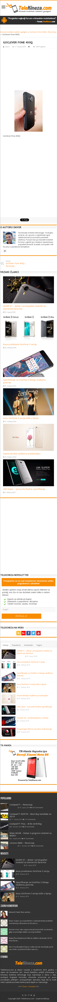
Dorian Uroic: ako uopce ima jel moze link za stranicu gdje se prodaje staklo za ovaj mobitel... (31, 930)
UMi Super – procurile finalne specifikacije (24, 489)
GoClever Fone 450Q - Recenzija (42, 32)
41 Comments (29, 839)
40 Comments (38, 846)
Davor (7, 47)
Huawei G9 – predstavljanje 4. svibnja (32, 718)
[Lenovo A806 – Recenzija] (4, 845)
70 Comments (29, 827)
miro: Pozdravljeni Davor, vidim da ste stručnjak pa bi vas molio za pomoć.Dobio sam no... (31, 948)
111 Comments (30, 819)
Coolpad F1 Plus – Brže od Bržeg (26, 823)
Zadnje (5, 645)
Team (24, 986)
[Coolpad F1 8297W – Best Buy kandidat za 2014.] (4, 816)
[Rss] (18, 633)
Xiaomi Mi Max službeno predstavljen (21, 453)
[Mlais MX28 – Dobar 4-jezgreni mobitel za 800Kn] (4, 835)
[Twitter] (33, 633)
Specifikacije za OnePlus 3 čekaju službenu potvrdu (32, 883)
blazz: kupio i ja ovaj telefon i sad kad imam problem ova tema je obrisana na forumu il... (31, 922)
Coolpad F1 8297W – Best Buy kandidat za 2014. (30, 815)
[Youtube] (38, 633)
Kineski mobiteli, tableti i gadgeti (13, 32)
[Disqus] (28, 538)
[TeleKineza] (28, 8)
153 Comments (37, 808)
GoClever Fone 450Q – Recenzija (16, 263)
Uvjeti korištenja (42, 998)
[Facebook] (28, 633)
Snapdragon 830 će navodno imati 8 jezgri (34, 729)
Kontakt (32, 986)
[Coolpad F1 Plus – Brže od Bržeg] (4, 826)
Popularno (16, 645)
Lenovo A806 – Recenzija (22, 842)
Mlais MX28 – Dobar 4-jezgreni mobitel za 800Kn (30, 834)
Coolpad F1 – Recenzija (21, 804)
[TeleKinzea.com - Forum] (28, 20)
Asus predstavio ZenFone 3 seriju (20, 344)
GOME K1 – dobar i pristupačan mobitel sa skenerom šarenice (31, 861)
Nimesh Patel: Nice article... (20, 912)
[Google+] (23, 633)
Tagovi (39, 645)
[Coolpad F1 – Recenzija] (4, 807)
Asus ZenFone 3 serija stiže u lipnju (20, 418)
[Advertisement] (28, 69)
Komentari (28, 645)
